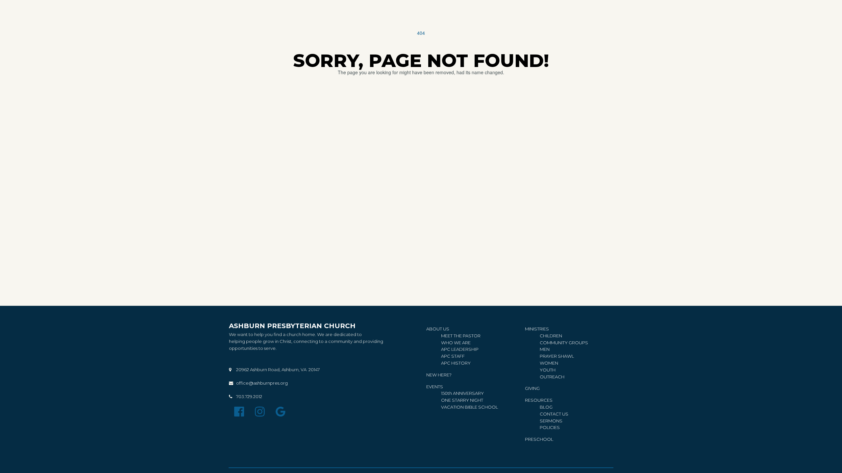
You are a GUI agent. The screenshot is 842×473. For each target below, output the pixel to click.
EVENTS (434, 386)
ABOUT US (437, 328)
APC (446, 349)
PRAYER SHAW (556, 356)
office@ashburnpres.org (262, 383)
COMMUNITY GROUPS (564, 342)
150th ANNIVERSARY (463, 393)
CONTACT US (554, 414)
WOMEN (549, 363)
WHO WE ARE (456, 342)
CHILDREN (551, 335)
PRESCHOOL (539, 439)
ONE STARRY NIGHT (462, 400)
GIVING (532, 388)
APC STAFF (453, 356)
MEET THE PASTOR (461, 335)
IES (550, 427)
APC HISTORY (456, 363)
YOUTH (548, 369)
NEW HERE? (439, 374)
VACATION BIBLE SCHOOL (469, 407)
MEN (545, 349)
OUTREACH (552, 376)
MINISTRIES (537, 328)
